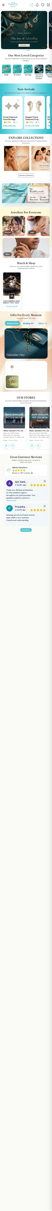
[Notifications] (37, 5)
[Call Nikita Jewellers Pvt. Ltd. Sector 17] (12, 445)
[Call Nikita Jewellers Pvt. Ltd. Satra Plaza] (38, 445)
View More (26, 530)
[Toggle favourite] (18, 100)
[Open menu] (3, 4)
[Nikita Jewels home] (13, 4)
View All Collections (26, 175)
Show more (11, 500)
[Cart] (48, 5)
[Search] (31, 5)
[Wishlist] (42, 5)
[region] (26, 113)
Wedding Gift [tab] (28, 323)
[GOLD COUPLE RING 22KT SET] (12, 381)
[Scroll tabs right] (46, 323)
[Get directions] (6, 445)
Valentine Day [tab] (12, 323)
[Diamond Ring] (12, 368)
